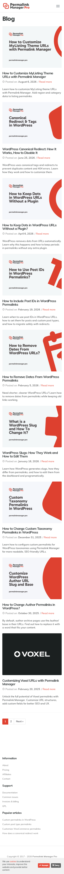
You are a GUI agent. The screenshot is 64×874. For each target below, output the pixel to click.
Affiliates (6, 774)
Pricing (5, 770)
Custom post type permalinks (16, 824)
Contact (6, 779)
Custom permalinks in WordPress (19, 820)
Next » (19, 721)
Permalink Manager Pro (44, 857)
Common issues (10, 797)
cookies (13, 862)
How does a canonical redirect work (20, 833)
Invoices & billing (10, 802)
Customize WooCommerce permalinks (21, 829)
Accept (44, 865)
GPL (4, 806)
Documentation (10, 793)
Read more (45, 82)
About (5, 765)
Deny (56, 865)
